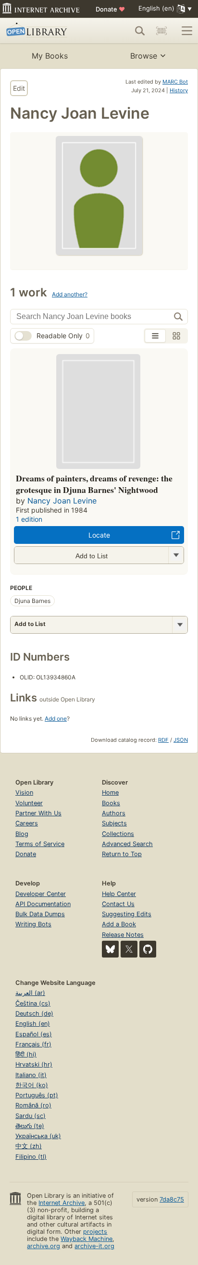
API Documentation (43, 904)
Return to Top (122, 854)
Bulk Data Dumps (40, 914)
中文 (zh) (28, 1146)
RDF (163, 740)
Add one (56, 718)
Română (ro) (33, 1105)
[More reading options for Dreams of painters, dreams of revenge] (176, 555)
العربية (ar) (30, 992)
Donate (110, 9)
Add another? (69, 294)
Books (111, 803)
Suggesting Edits (126, 914)
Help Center (119, 893)
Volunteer (29, 803)
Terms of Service (39, 843)
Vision (24, 792)
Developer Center (40, 893)
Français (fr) (33, 1044)
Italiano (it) (31, 1075)
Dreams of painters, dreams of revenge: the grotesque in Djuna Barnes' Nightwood (94, 484)
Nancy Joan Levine (62, 500)
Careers (26, 823)
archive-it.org (94, 1246)
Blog (21, 833)
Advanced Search (127, 843)
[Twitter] (129, 949)
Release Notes (123, 934)
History (179, 90)
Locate (99, 535)
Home (110, 792)
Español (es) (33, 1034)
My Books (50, 56)
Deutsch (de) (34, 1013)
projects (95, 1231)
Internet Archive (61, 1202)
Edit (19, 88)
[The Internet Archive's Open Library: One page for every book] (44, 30)
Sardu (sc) (30, 1115)
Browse (143, 56)
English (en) (32, 1023)
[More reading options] (179, 625)
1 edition (29, 519)
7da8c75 (172, 1199)
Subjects (114, 823)
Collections (118, 833)
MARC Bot (175, 81)
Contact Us (118, 904)
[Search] (139, 31)
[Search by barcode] (161, 31)
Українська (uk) (38, 1136)
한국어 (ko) (31, 1085)
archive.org (43, 1246)
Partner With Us (38, 813)
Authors (113, 813)
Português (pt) (36, 1095)
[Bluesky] (110, 949)
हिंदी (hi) (26, 1054)
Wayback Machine (86, 1238)
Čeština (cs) (32, 1003)
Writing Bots (33, 924)
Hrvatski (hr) (33, 1064)
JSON (180, 740)
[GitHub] (147, 949)
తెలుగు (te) (29, 1126)
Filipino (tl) (31, 1156)
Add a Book (119, 924)
